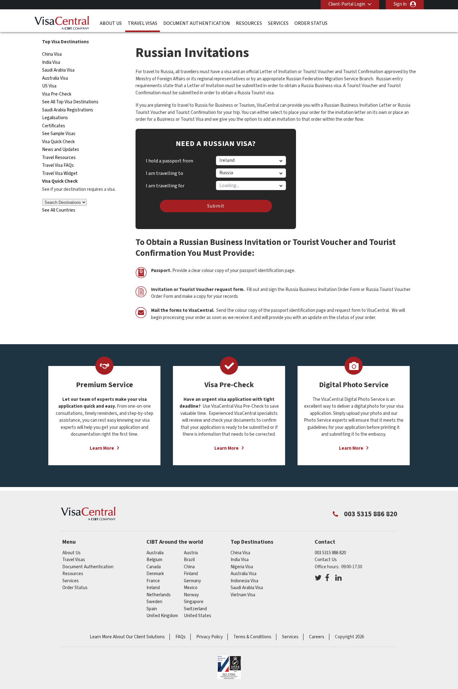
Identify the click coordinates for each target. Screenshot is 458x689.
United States (197, 615)
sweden (154, 601)
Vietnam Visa (243, 595)
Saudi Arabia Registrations (67, 110)
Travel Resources (59, 157)
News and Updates (60, 149)
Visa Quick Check (58, 141)
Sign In (400, 4)
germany (192, 581)
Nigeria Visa (242, 567)
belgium (154, 559)
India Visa (51, 62)
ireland (153, 587)
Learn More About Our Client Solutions (127, 637)
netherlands (158, 595)
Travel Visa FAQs (58, 165)
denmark (155, 573)
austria (191, 553)
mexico (191, 587)
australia (155, 553)
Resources (249, 23)
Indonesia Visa (244, 581)
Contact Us (326, 559)
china (189, 567)
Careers (316, 637)
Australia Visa (55, 78)
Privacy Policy (209, 637)
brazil (189, 559)
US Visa (49, 86)
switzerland (195, 609)
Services (278, 23)
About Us (111, 23)
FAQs (180, 637)
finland (191, 573)
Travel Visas (142, 23)
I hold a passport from (169, 160)
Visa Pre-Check (56, 94)
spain (151, 609)
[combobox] (250, 185)
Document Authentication (196, 23)
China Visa (52, 54)
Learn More (102, 448)
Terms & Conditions (252, 637)
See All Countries (58, 210)
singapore (193, 601)
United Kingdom (162, 615)
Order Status (310, 23)
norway (191, 595)
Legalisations (55, 118)
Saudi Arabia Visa (58, 70)
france (153, 581)
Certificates (53, 126)
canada (153, 567)
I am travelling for (165, 183)
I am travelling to (164, 173)
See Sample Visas (58, 133)
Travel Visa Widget (60, 173)
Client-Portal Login (346, 4)
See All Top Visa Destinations (70, 102)
